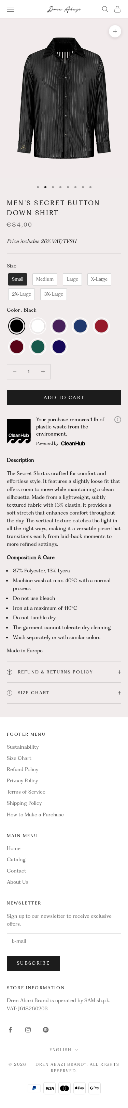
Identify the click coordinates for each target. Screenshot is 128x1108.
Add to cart (64, 397)
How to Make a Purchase (35, 815)
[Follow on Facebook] (10, 1029)
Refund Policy (22, 769)
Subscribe (33, 963)
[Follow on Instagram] (28, 1029)
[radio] (17, 279)
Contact (16, 871)
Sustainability (23, 747)
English (60, 1049)
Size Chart (19, 758)
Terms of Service (26, 792)
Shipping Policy (24, 803)
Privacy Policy (22, 781)
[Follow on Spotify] (45, 1029)
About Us (17, 882)
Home (13, 848)
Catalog (16, 860)
